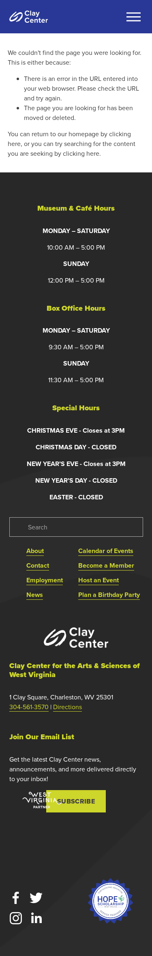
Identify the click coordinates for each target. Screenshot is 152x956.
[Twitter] (36, 897)
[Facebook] (15, 897)
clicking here (81, 153)
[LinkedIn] (36, 918)
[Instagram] (15, 918)
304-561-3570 (29, 706)
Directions (67, 706)
